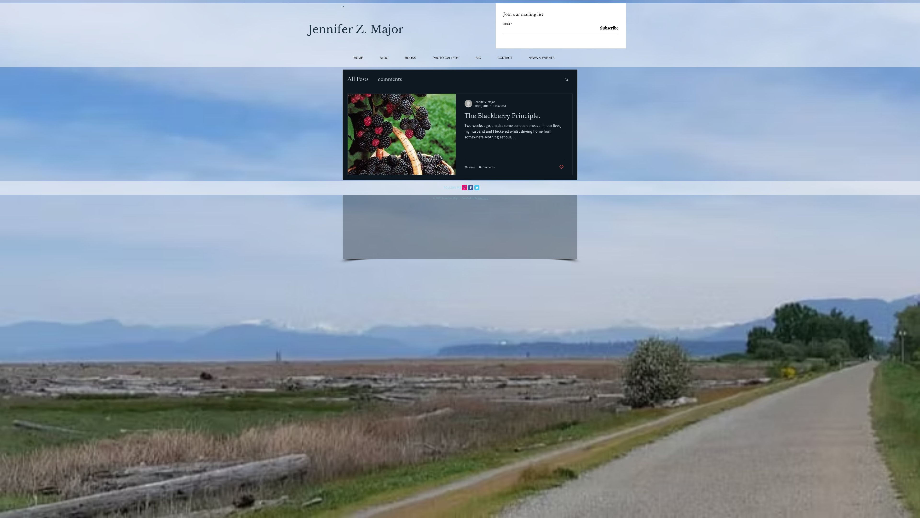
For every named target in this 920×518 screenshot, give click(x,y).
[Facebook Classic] (470, 187)
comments (390, 78)
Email (506, 23)
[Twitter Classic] (476, 187)
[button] (566, 79)
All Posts (357, 78)
